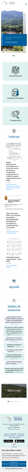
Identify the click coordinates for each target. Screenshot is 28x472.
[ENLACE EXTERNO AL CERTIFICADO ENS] (14, 445)
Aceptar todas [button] (14, 462)
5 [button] (17, 401)
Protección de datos (9, 435)
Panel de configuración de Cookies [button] (14, 468)
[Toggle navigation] (26, 4)
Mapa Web (13, 434)
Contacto (7, 434)
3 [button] (12, 401)
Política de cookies (14, 437)
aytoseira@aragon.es (14, 429)
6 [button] (19, 401)
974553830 (17, 427)
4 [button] (15, 401)
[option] (14, 391)
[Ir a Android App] (8, 441)
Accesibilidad (20, 435)
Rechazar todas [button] (14, 465)
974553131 (10, 427)
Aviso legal (21, 434)
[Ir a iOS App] (19, 441)
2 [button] (10, 401)
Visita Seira (11, 42)
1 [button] (8, 401)
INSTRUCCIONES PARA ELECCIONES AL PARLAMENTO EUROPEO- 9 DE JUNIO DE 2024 (14, 370)
